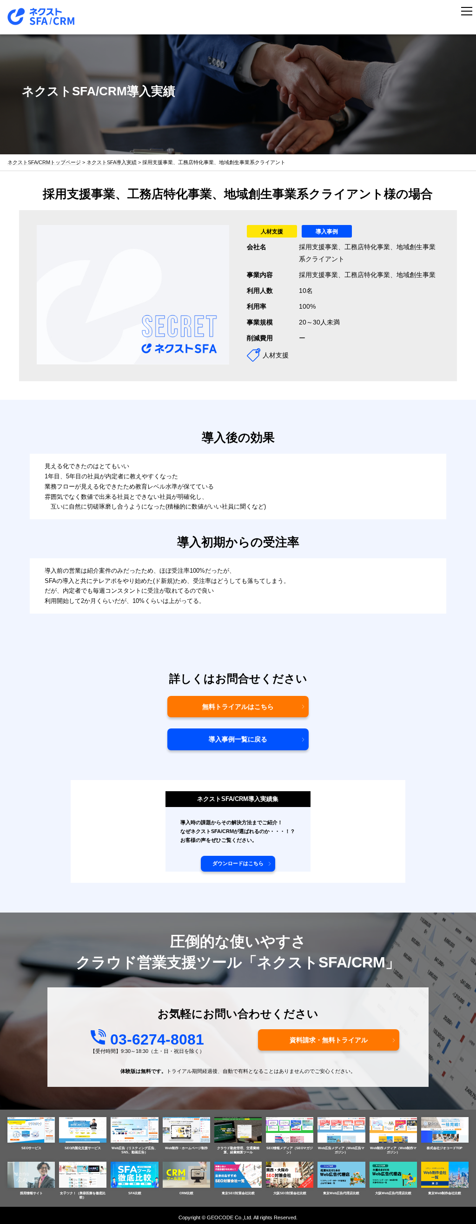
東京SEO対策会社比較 (238, 1193)
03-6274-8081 (157, 1039)
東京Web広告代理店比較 (341, 1193)
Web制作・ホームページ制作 (186, 1148)
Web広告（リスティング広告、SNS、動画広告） (135, 1150)
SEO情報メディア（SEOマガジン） (289, 1150)
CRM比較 (186, 1193)
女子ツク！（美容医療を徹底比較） (83, 1195)
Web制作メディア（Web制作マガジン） (393, 1150)
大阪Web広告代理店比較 (393, 1193)
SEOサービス (31, 1148)
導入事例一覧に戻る (238, 739)
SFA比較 (134, 1193)
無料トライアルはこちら (238, 706)
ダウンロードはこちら (238, 863)
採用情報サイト (31, 1193)
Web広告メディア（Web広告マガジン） (341, 1150)
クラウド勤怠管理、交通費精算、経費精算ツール (238, 1150)
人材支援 (272, 231)
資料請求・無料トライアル (329, 1040)
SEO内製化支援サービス (83, 1148)
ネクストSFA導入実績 (111, 162)
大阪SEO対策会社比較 (289, 1193)
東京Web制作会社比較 (444, 1193)
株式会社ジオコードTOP (445, 1148)
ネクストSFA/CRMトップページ (44, 162)
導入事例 (327, 231)
